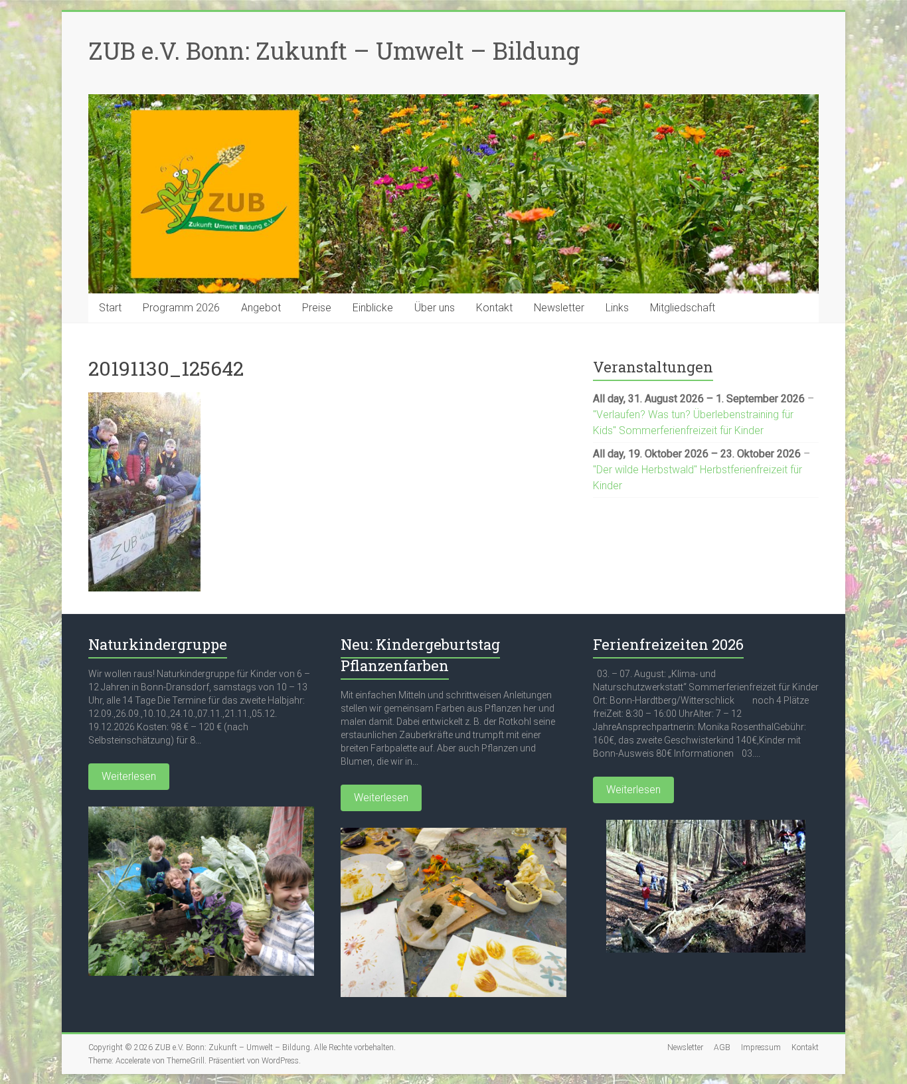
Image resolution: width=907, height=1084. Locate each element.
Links (617, 307)
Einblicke (373, 307)
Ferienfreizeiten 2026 (668, 644)
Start (110, 307)
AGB (722, 1047)
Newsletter (559, 307)
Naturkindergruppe (157, 644)
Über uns (434, 307)
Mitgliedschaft (682, 307)
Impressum (761, 1047)
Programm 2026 (181, 307)
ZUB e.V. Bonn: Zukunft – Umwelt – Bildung (334, 50)
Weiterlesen (129, 776)
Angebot (261, 307)
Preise (316, 307)
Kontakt (494, 307)
